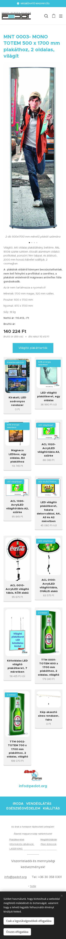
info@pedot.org (15, 877)
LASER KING (16, 848)
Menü (60, 15)
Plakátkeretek (16, 839)
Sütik (33, 886)
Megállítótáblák (48, 839)
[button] (46, 15)
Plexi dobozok (48, 844)
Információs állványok (22, 844)
